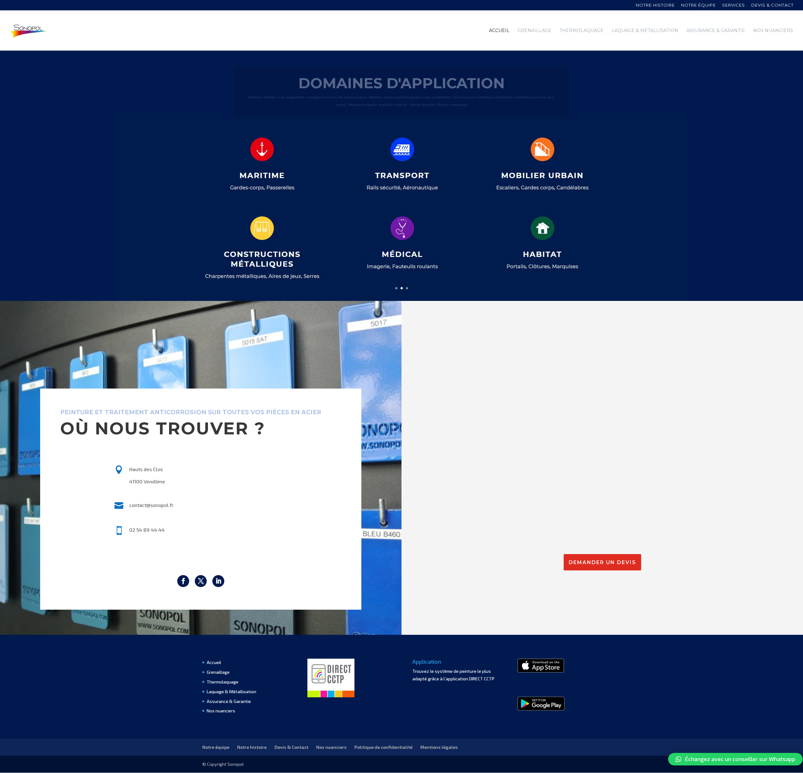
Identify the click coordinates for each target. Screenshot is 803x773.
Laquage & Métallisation (645, 30)
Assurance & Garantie (715, 30)
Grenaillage (534, 30)
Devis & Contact (291, 747)
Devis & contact (772, 5)
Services (733, 5)
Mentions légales (439, 747)
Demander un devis (602, 562)
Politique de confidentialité (383, 747)
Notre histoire (655, 5)
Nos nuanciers (773, 30)
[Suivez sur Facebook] (183, 581)
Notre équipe (698, 5)
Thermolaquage (582, 30)
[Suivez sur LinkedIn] (218, 581)
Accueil (499, 30)
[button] (735, 759)
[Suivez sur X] (201, 581)
